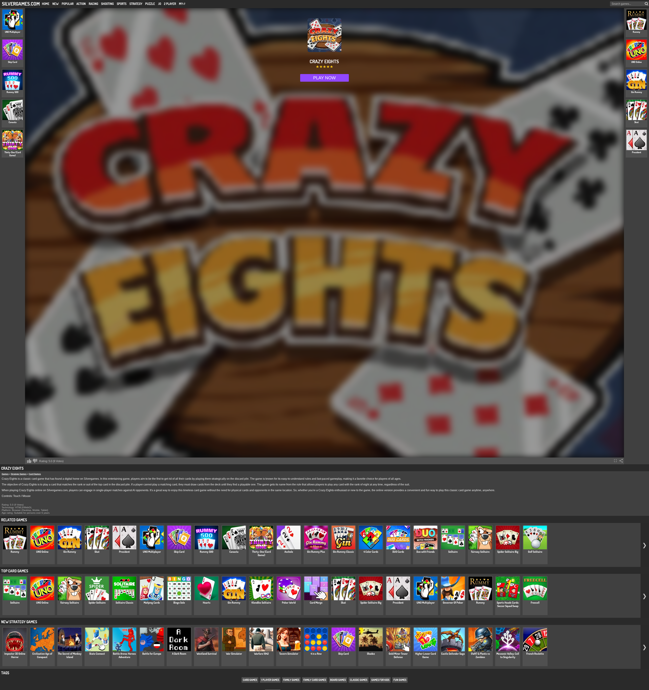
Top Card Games (14, 570)
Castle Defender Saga (453, 653)
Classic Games (358, 680)
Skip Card (179, 551)
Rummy (15, 551)
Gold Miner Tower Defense (398, 655)
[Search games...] (647, 3)
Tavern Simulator (288, 653)
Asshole (288, 551)
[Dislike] (35, 461)
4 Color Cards (371, 551)
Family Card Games (314, 680)
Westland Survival (207, 653)
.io (159, 4)
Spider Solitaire (97, 602)
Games (5, 474)
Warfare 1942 (261, 653)
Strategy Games (19, 474)
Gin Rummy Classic (343, 551)
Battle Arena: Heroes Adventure (124, 655)
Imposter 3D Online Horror (14, 655)
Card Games (35, 474)
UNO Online (42, 551)
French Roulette (535, 653)
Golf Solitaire (535, 551)
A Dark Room (179, 653)
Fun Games (399, 680)
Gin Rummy (69, 551)
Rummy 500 (206, 551)
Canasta (233, 551)
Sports (121, 4)
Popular (68, 4)
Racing (93, 4)
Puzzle (150, 4)
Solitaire (453, 551)
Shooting (107, 4)
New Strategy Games (19, 621)
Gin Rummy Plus (316, 551)
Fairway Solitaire (480, 551)
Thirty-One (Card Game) (261, 553)
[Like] (29, 461)
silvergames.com (21, 4)
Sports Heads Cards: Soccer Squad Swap (508, 604)
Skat (97, 551)
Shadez (371, 653)
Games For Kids (380, 680)
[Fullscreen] (615, 461)
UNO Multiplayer (152, 551)
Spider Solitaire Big (507, 551)
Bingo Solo (179, 602)
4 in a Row (316, 653)
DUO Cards (398, 551)
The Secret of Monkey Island (69, 655)
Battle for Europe (151, 653)
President (124, 551)
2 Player (170, 4)
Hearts (206, 602)
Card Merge (316, 602)
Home (45, 4)
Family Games (291, 680)
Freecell (535, 602)
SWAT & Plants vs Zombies (480, 655)
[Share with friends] (621, 461)
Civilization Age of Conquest (42, 655)
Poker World (289, 602)
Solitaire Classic (124, 602)
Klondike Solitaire (261, 602)
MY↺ (182, 4)
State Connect (97, 653)
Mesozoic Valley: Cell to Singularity (507, 655)
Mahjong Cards (152, 602)
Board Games (338, 680)
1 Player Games (270, 680)
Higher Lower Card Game (425, 655)
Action (81, 4)
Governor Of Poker (453, 602)
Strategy (135, 4)
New (55, 4)
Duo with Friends (425, 551)
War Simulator (234, 653)
